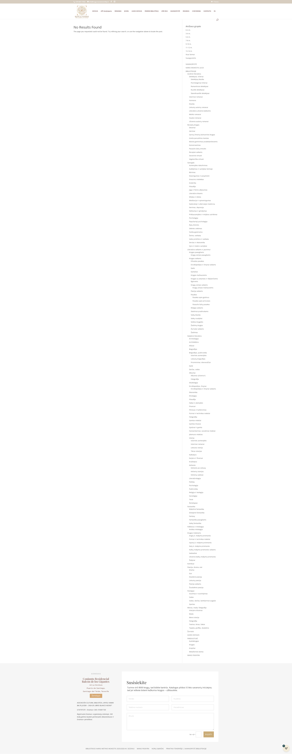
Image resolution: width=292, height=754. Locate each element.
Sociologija (193, 496)
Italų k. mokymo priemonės (199, 546)
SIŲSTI (208, 734)
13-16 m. (189, 51)
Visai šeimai (190, 54)
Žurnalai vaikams (197, 329)
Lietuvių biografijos (198, 359)
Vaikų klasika (196, 315)
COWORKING (196, 11)
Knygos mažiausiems (199, 275)
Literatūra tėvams (196, 193)
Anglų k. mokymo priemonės (200, 536)
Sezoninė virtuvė (195, 156)
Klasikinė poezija (195, 577)
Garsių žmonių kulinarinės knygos (202, 135)
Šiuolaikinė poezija (196, 587)
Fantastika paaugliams (197, 520)
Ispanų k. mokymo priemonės (200, 543)
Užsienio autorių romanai (199, 121)
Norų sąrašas (158, 749)
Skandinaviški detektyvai (200, 93)
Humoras (192, 100)
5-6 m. (188, 37)
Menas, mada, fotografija (196, 608)
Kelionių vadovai (197, 475)
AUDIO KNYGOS (137, 11)
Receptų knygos (193, 125)
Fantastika (191, 506)
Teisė (191, 499)
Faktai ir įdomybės (196, 403)
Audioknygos (194, 641)
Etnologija (193, 396)
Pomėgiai (190, 591)
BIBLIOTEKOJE (191, 71)
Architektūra (194, 342)
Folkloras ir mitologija (195, 527)
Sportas (192, 604)
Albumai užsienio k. (198, 375)
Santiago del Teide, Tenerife (96, 691)
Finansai (192, 406)
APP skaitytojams (106, 11)
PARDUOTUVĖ (192, 638)
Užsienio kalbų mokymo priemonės (202, 557)
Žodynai (192, 560)
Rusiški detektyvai (197, 90)
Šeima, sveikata (195, 235)
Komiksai (190, 564)
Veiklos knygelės (197, 322)
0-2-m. (188, 30)
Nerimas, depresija (196, 207)
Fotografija (195, 379)
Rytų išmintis (194, 225)
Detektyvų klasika (197, 79)
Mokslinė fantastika (196, 509)
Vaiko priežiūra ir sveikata (199, 239)
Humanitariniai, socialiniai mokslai (202, 431)
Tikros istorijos (196, 451)
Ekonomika (193, 392)
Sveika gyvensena (195, 232)
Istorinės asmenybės (199, 355)
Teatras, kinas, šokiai (197, 624)
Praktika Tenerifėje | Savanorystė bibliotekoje (186, 749)
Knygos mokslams (194, 533)
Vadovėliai (193, 553)
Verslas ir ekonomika (197, 242)
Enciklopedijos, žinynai (197, 386)
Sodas (191, 597)
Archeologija (194, 339)
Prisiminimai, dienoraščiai (201, 362)
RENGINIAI (118, 11)
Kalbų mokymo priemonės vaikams (202, 550)
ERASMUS (186, 11)
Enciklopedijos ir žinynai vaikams (203, 265)
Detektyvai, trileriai (196, 76)
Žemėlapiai (193, 503)
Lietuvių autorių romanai (198, 107)
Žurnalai (190, 631)
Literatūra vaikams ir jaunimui (198, 249)
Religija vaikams (197, 308)
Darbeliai (194, 272)
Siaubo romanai (195, 118)
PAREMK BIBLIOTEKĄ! (152, 11)
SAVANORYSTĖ (175, 11)
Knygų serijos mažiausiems (203, 288)
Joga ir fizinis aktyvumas (198, 190)
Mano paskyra (143, 749)
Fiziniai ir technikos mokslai (199, 413)
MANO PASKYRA (193, 655)
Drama (191, 570)
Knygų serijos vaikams (199, 285)
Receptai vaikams (195, 152)
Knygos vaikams (195, 258)
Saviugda (190, 163)
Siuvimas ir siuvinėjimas (198, 594)
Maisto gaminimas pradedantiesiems (203, 142)
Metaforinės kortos (196, 652)
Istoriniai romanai (196, 97)
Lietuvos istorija (197, 448)
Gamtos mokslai (195, 420)
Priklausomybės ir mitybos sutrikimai (203, 214)
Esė (190, 573)
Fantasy (192, 516)
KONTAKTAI (207, 11)
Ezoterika (192, 183)
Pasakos (194, 295)
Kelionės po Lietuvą (198, 468)
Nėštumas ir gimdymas (198, 211)
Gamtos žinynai (195, 424)
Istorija (191, 438)
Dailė (193, 268)
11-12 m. (189, 47)
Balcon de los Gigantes (96, 681)
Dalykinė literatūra (194, 336)
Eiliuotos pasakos (197, 261)
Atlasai (191, 346)
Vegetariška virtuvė (196, 159)
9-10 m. (188, 44)
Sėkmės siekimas (195, 228)
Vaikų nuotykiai (196, 318)
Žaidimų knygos (197, 325)
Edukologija (193, 383)
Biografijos (193, 349)
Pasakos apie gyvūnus (201, 297)
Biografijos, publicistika (198, 353)
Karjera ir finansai (196, 458)
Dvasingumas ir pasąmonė (199, 176)
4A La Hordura (95, 685)
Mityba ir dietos (195, 197)
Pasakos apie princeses (201, 301)
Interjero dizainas (196, 610)
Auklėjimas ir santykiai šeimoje (201, 169)
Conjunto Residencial (96, 679)
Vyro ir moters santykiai (198, 246)
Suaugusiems (191, 58)
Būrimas (192, 172)
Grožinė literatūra (194, 74)
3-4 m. (188, 33)
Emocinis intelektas (196, 179)
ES (214, 11)
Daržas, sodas (194, 369)
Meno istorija (194, 617)
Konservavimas (195, 145)
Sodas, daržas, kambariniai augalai (202, 601)
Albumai (192, 373)
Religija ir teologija (196, 492)
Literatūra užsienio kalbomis (200, 111)
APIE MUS (164, 11)
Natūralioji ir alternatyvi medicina (202, 204)
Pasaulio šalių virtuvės (197, 149)
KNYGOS (95, 11)
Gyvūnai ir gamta (195, 427)
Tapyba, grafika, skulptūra (199, 628)
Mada (191, 614)
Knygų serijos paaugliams (200, 255)
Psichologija (193, 218)
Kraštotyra (193, 462)
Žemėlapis (96, 695)
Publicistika (193, 489)
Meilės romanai (195, 114)
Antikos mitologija (196, 529)
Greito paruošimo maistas (199, 138)
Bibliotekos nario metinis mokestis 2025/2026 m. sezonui (110, 749)
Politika (192, 482)
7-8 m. (188, 40)
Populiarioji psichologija (198, 221)
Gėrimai (192, 131)
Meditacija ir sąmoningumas (200, 200)
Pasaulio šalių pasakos (201, 304)
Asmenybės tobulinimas (198, 165)
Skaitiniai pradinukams (199, 311)
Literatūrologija (195, 478)
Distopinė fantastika (196, 513)
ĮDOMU (126, 11)
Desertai (192, 128)
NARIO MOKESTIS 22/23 (195, 68)
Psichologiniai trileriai (199, 83)
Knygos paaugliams (196, 252)
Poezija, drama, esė (194, 567)
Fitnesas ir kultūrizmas (197, 410)
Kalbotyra (192, 455)
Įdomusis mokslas (196, 434)
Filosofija (192, 186)
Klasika (191, 104)
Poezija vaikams (197, 291)
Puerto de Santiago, (96, 688)
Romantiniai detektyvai (199, 86)
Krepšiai (192, 648)
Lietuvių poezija (195, 580)
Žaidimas (194, 332)
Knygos (192, 645)
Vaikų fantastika (195, 523)
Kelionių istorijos (197, 471)
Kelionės (192, 465)
